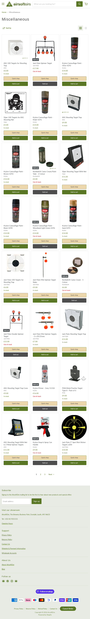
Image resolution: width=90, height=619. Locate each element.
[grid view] (80, 28)
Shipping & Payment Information (14, 549)
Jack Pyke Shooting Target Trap (74, 334)
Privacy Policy (7, 535)
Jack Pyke (36, 65)
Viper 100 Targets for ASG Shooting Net (14, 118)
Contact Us (6, 544)
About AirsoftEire (8, 565)
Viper (5, 122)
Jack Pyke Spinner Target (42, 63)
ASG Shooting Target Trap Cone (16, 388)
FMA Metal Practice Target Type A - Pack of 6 (72, 389)
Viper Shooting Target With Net (74, 171)
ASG (5, 68)
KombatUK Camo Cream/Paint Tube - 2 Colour (44, 172)
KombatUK (36, 176)
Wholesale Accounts (9, 553)
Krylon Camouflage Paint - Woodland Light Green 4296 (44, 227)
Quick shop (15, 78)
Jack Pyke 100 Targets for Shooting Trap (14, 281)
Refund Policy (42, 609)
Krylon (64, 68)
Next (51, 474)
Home (4, 12)
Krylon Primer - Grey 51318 (44, 388)
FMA (63, 393)
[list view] (85, 28)
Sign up (37, 501)
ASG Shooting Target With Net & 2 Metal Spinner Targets (15, 443)
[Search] (79, 4)
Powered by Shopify (45, 615)
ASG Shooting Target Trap (72, 117)
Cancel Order (68, 609)
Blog (3, 569)
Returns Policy (7, 540)
